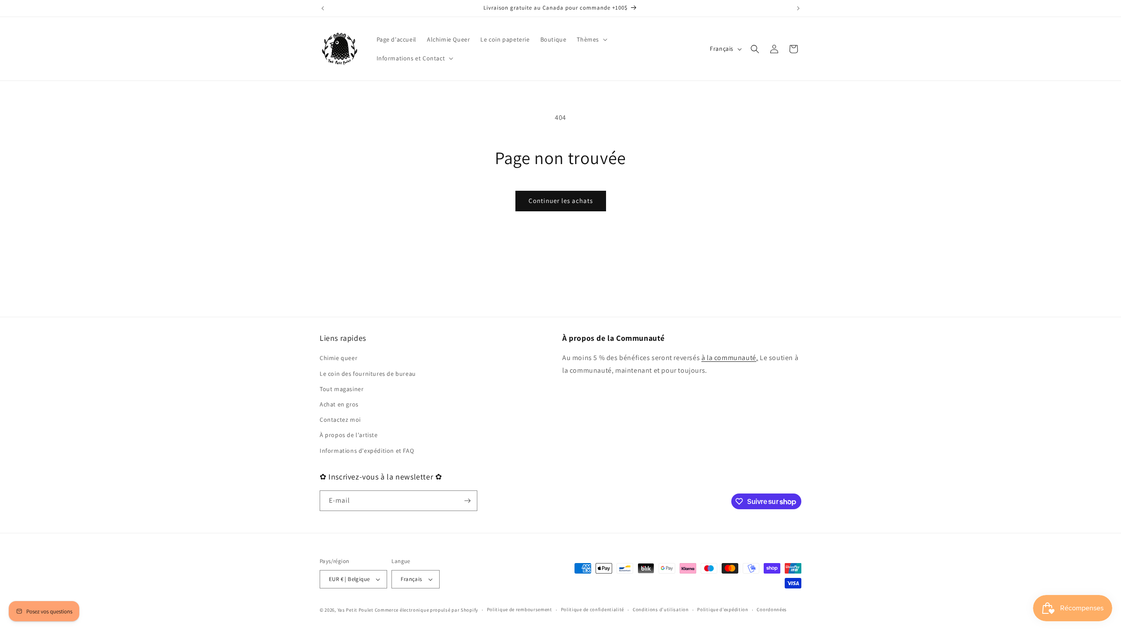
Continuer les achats (561, 200)
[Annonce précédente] (322, 8)
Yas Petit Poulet (356, 610)
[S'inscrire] (467, 500)
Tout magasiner (341, 389)
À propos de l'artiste (349, 435)
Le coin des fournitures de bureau (368, 374)
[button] (591, 39)
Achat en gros (339, 404)
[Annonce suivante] (798, 8)
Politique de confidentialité (592, 609)
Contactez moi (340, 420)
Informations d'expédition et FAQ (367, 451)
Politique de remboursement (519, 609)
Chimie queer (338, 358)
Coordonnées (772, 609)
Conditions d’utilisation (661, 609)
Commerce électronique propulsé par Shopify (426, 610)
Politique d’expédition (722, 609)
